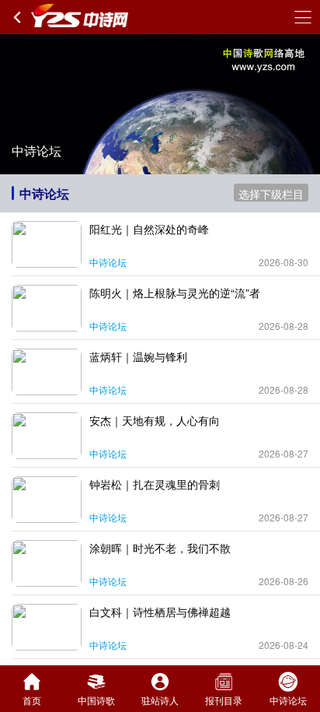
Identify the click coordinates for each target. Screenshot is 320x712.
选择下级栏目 (271, 194)
